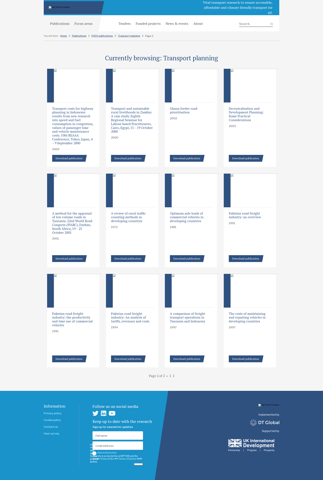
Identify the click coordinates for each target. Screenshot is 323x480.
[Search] (256, 24)
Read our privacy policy (107, 452)
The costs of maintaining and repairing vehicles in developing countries (247, 317)
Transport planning (129, 35)
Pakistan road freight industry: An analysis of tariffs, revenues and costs (130, 317)
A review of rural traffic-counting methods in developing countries (129, 217)
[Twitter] (96, 413)
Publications (59, 23)
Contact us (51, 426)
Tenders (124, 23)
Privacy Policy (107, 458)
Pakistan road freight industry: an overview (245, 215)
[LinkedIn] (103, 413)
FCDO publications (102, 35)
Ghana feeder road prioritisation (183, 110)
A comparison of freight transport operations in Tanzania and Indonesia (187, 317)
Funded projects (148, 23)
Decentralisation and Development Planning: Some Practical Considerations (246, 114)
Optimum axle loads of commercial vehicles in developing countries (187, 217)
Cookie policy (52, 420)
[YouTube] (112, 413)
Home (63, 35)
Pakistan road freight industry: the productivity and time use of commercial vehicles (72, 319)
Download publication (69, 158)
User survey (51, 433)
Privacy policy (53, 413)
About (198, 23)
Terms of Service (127, 458)
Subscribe (138, 464)
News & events (177, 23)
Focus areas (84, 23)
